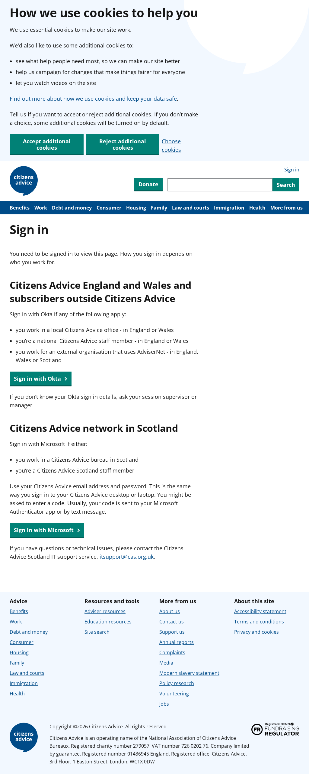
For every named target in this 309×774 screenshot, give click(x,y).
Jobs (164, 704)
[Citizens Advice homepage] (25, 738)
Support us (172, 632)
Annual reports (176, 642)
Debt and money (72, 207)
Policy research (176, 683)
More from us (286, 207)
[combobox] (219, 184)
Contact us (171, 621)
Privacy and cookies (256, 632)
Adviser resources (105, 611)
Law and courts (190, 207)
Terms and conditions (259, 621)
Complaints (172, 652)
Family (159, 207)
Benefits (20, 207)
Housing (136, 207)
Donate (148, 184)
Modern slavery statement (189, 673)
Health (257, 207)
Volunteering (174, 693)
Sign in (291, 169)
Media (166, 662)
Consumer (109, 207)
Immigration (229, 207)
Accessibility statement (260, 611)
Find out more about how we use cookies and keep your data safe (93, 98)
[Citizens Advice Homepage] (25, 181)
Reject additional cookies (122, 144)
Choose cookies (171, 145)
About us (169, 611)
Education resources (108, 621)
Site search (97, 632)
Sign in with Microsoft (44, 530)
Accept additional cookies (47, 144)
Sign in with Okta (38, 378)
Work (40, 207)
